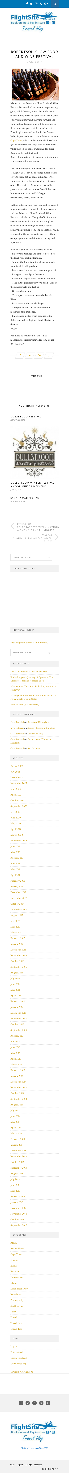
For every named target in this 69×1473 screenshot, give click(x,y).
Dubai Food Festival (25, 416)
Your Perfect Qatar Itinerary (24, 704)
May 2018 (15, 869)
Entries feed (16, 1352)
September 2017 (18, 909)
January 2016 (16, 1007)
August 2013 (16, 1173)
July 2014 (15, 1110)
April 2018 (15, 875)
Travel (13, 1317)
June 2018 (15, 863)
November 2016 (18, 955)
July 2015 (15, 1041)
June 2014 (15, 1116)
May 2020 (15, 823)
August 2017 (16, 915)
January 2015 (16, 1076)
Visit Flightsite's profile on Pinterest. (29, 642)
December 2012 (18, 1208)
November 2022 (18, 783)
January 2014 (16, 1145)
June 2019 (15, 846)
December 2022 (18, 777)
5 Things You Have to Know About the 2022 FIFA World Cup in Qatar (33, 697)
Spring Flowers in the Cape (41, 728)
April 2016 (15, 995)
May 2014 (15, 1122)
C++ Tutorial (17, 722)
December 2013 (18, 1150)
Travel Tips (16, 1329)
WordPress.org (18, 1363)
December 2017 (18, 892)
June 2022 (15, 789)
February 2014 (17, 1139)
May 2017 (15, 926)
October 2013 (17, 1162)
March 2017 (16, 932)
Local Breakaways (19, 1288)
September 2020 (18, 806)
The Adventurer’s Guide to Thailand (28, 671)
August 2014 (16, 1104)
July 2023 (15, 771)
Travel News (16, 1323)
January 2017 (16, 944)
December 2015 (18, 1013)
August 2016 (16, 972)
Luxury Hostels (35, 733)
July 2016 (15, 978)
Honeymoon (16, 1277)
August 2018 (16, 858)
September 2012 (18, 1225)
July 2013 (15, 1179)
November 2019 (18, 840)
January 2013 (16, 1202)
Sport (13, 1311)
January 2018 (16, 886)
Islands (13, 1283)
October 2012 (17, 1219)
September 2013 (18, 1168)
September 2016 (18, 967)
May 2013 (15, 1191)
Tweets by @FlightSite (21, 1372)
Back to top (49, 1469)
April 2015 (15, 1059)
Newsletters (16, 1294)
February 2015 (17, 1070)
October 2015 (17, 1024)
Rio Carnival (34, 748)
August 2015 (16, 1036)
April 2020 (16, 829)
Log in (13, 1346)
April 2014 (15, 1127)
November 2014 (18, 1087)
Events (13, 1265)
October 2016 (17, 961)
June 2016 (15, 984)
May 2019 (15, 852)
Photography (16, 1300)
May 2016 (15, 990)
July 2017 (15, 921)
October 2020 (17, 800)
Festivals (14, 1271)
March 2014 (16, 1133)
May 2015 (15, 1053)
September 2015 (18, 1030)
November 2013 (18, 1156)
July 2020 (15, 812)
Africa (13, 1243)
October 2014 (17, 1093)
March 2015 (16, 1064)
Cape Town (16, 140)
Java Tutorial (17, 728)
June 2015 (15, 1047)
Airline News (17, 1248)
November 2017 (18, 898)
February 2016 (17, 1001)
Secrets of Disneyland (38, 722)
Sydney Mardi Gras (24, 497)
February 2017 (17, 938)
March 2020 (16, 835)
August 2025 (16, 766)
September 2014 (18, 1099)
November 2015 (18, 1018)
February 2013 (17, 1196)
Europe (14, 1260)
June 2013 (15, 1185)
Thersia (37, 376)
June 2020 (15, 817)
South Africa (16, 1306)
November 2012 (18, 1213)
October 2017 (17, 904)
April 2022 (16, 794)
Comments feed (18, 1358)
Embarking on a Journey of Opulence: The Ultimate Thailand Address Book (31, 679)
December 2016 (18, 949)
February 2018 (17, 881)
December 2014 (18, 1081)
